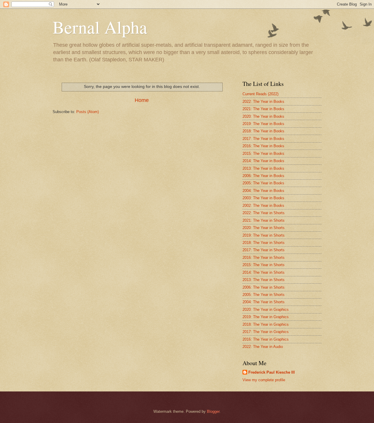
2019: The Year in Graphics (266, 317)
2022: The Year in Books (263, 101)
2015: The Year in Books (263, 153)
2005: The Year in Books (263, 183)
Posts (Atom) (87, 112)
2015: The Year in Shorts (264, 265)
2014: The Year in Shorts (264, 272)
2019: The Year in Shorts (264, 235)
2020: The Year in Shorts (264, 228)
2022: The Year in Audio (263, 346)
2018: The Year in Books (263, 131)
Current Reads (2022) (260, 94)
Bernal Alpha (100, 27)
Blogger (213, 411)
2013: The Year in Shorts (264, 280)
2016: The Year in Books (263, 146)
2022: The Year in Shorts (264, 213)
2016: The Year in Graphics (266, 339)
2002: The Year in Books (263, 205)
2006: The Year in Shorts (264, 287)
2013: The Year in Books (263, 168)
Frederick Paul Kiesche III (271, 372)
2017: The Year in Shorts (264, 250)
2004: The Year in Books (263, 190)
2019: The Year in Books (263, 124)
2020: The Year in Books (263, 116)
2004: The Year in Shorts (264, 302)
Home (142, 100)
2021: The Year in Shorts (264, 220)
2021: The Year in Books (263, 109)
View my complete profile (264, 380)
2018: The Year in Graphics (266, 324)
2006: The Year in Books (263, 176)
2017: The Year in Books (263, 138)
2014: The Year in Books (263, 161)
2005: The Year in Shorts (264, 294)
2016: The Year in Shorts (264, 257)
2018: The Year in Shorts (264, 242)
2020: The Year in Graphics (266, 309)
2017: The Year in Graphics (266, 332)
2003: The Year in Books (263, 198)
